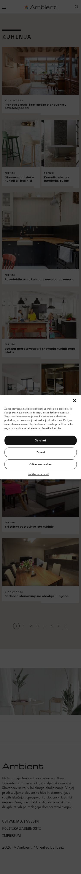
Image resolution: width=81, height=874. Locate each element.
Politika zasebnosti (38, 474)
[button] (74, 400)
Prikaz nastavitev (40, 464)
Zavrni (40, 452)
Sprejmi (40, 440)
